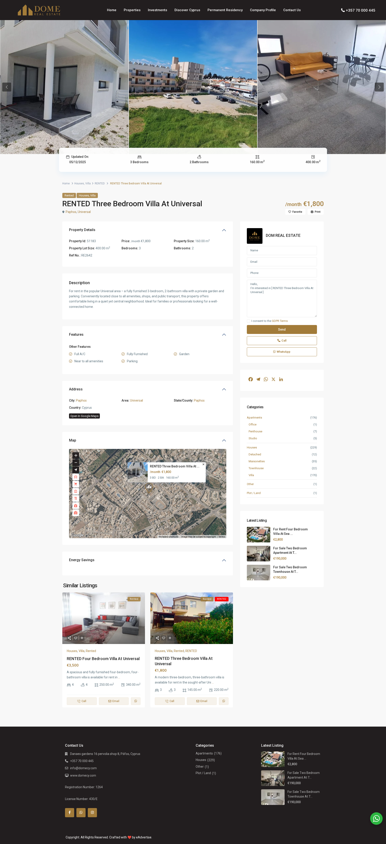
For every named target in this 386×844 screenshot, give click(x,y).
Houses (79, 183)
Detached (255, 454)
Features (76, 334)
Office (252, 424)
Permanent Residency (225, 10)
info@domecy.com (83, 768)
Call (283, 340)
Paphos (71, 212)
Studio (253, 438)
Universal (84, 212)
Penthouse (255, 431)
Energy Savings (81, 560)
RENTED (100, 183)
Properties (132, 10)
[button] (149, 488)
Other (250, 484)
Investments (157, 10)
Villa (88, 183)
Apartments (254, 417)
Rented (69, 195)
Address (76, 389)
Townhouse (256, 468)
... (119, 677)
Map (72, 440)
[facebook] (69, 812)
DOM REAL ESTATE (283, 235)
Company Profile (263, 10)
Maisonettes (257, 461)
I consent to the (269, 321)
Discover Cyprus (187, 10)
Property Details (82, 230)
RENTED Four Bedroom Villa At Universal (103, 658)
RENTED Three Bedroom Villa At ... (174, 466)
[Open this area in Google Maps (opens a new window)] (77, 535)
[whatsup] (81, 812)
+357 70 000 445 (360, 10)
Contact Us (292, 10)
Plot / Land (254, 493)
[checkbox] (248, 321)
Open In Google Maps (84, 416)
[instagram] (92, 812)
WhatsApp (283, 351)
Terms (221, 537)
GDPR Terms (280, 321)
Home (111, 10)
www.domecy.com (83, 775)
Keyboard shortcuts (168, 537)
